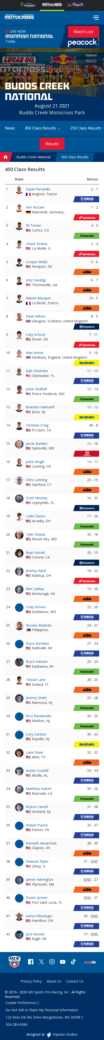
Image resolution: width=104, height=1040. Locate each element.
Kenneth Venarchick (41, 843)
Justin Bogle (35, 461)
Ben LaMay (35, 588)
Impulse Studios (64, 1034)
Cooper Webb (36, 262)
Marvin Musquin (38, 298)
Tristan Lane (35, 679)
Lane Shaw (34, 752)
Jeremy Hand (36, 570)
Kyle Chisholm (37, 370)
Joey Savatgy (36, 280)
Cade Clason (35, 516)
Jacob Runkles (37, 443)
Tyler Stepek (35, 534)
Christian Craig (37, 425)
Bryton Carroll (37, 806)
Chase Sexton (36, 243)
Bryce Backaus (37, 643)
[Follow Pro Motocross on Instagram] (52, 962)
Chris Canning (36, 479)
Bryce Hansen (37, 661)
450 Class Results (75, 157)
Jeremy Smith (36, 697)
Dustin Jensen (36, 897)
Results (52, 143)
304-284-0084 (16, 1024)
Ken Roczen (35, 207)
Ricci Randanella (38, 716)
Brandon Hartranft (40, 407)
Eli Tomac (33, 225)
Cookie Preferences (21, 1002)
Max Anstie (34, 352)
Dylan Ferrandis (38, 189)
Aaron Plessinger (39, 916)
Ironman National (29, 36)
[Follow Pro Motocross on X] (41, 962)
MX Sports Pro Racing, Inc (49, 992)
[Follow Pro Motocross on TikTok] (73, 962)
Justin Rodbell (36, 389)
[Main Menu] (95, 17)
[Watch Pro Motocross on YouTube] (62, 962)
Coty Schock (35, 334)
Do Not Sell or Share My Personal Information (42, 1010)
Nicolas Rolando (39, 625)
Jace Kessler (35, 934)
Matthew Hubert (39, 788)
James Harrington (39, 879)
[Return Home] (19, 18)
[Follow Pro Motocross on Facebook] (30, 962)
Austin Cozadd (37, 770)
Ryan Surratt (35, 552)
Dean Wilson (36, 316)
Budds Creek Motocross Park (52, 112)
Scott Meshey (36, 498)
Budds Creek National (33, 157)
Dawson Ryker (37, 861)
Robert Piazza (37, 825)
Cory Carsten (36, 734)
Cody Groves (36, 607)
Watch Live (83, 31)
